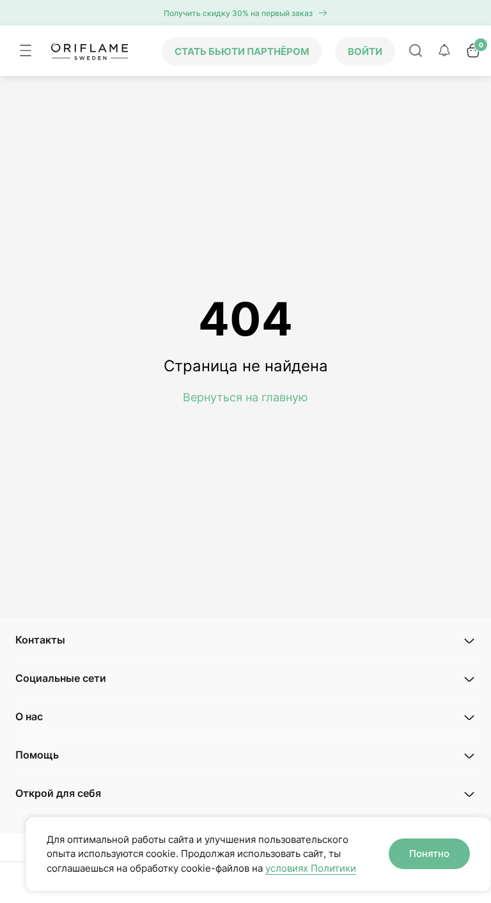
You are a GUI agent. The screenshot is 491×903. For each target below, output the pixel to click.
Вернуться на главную (245, 397)
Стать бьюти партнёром (242, 51)
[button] (245, 640)
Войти (365, 51)
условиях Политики (310, 868)
